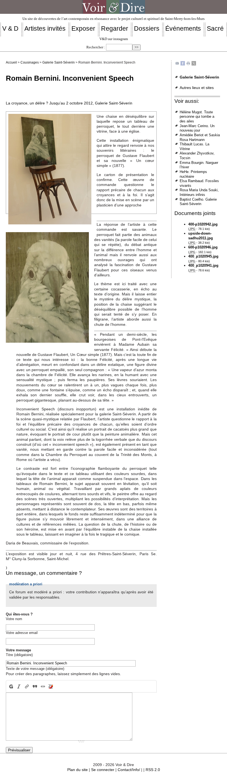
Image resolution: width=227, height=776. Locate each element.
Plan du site (77, 769)
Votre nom (14, 619)
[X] (194, 63)
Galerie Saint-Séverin (58, 62)
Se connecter (102, 769)
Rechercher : (95, 47)
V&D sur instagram (113, 39)
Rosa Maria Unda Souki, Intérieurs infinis (199, 192)
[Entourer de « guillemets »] (43, 686)
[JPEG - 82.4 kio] (49, 169)
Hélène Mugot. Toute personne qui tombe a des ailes (197, 116)
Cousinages (29, 62)
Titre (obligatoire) (19, 655)
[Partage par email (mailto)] (177, 63)
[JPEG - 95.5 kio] (47, 287)
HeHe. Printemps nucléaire (193, 174)
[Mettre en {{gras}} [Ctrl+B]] (10, 686)
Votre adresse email (22, 633)
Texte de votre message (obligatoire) (35, 669)
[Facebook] (182, 63)
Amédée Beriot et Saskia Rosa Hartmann (200, 137)
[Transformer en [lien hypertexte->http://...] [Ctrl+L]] (27, 686)
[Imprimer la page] (188, 63)
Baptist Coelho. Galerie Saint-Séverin (198, 201)
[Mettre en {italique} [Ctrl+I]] (19, 686)
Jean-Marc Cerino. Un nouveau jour (197, 128)
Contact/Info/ (129, 769)
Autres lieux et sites (197, 87)
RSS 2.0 (153, 769)
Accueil (11, 62)
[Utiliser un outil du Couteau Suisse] (51, 686)
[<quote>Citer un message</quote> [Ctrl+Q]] (35, 686)
